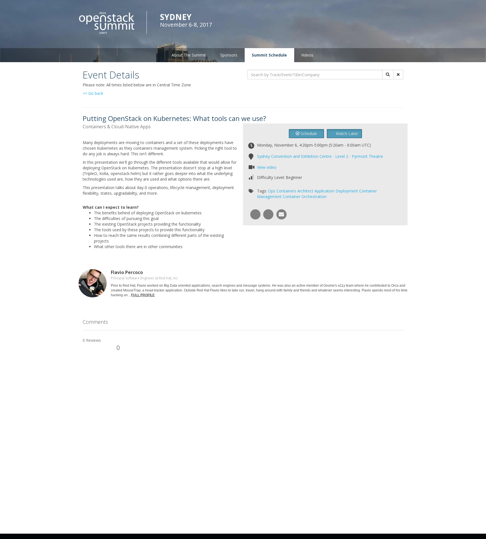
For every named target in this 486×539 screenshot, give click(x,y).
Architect (305, 191)
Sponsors (228, 55)
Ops (271, 191)
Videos (307, 55)
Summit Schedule (269, 55)
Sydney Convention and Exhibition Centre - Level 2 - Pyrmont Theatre (320, 156)
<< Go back (93, 93)
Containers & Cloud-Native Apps (117, 126)
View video (266, 167)
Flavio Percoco (127, 272)
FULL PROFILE (143, 295)
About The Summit (189, 55)
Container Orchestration (305, 196)
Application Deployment (336, 191)
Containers (286, 191)
